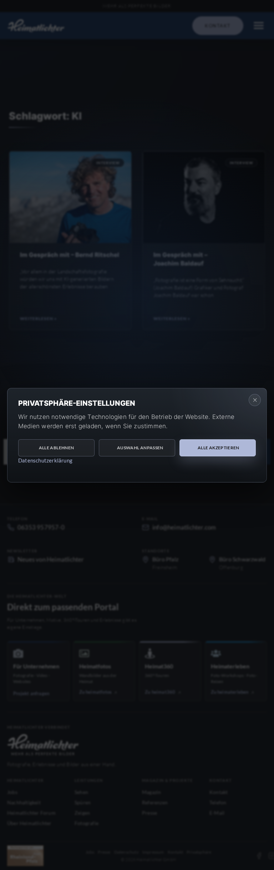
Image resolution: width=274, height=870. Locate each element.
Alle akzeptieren (218, 447)
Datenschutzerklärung (45, 460)
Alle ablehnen (56, 447)
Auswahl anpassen (140, 447)
